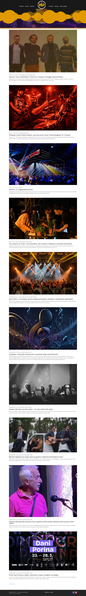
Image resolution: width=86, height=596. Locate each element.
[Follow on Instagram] (76, 593)
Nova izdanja (63, 6)
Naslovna (47, 592)
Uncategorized (29, 75)
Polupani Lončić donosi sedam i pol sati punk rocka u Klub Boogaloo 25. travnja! (39, 135)
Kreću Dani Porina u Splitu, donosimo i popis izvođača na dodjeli (33, 575)
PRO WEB (16, 593)
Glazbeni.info (12, 297)
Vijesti (34, 75)
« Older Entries (12, 584)
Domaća (21, 6)
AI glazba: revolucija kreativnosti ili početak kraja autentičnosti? (33, 354)
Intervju (56, 6)
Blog (23, 297)
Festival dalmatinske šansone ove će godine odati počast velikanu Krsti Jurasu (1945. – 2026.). (42, 522)
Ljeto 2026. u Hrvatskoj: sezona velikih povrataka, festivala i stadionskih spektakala (41, 299)
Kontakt (51, 592)
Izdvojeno (27, 297)
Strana (26, 6)
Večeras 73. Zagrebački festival (21, 189)
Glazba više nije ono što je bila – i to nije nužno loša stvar (31, 409)
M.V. (11, 75)
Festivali (51, 6)
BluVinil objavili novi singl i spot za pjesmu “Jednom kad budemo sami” (36, 457)
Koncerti (32, 6)
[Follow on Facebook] (73, 593)
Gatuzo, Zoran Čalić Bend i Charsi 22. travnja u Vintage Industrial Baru (36, 77)
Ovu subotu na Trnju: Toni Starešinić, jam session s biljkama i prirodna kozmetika (40, 244)
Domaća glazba (22, 75)
